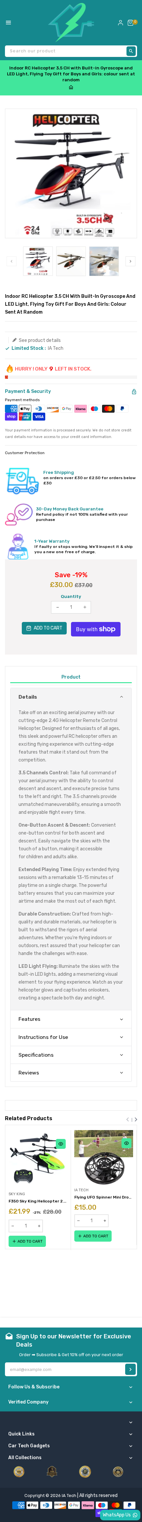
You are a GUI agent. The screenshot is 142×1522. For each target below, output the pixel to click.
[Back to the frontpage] (71, 87)
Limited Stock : (29, 348)
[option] (38, 261)
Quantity (71, 596)
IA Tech (55, 348)
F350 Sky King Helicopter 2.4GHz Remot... (38, 1201)
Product (71, 677)
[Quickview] (61, 1144)
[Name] (130, 1369)
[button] (71, 697)
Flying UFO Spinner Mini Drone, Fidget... (103, 1197)
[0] (130, 22)
